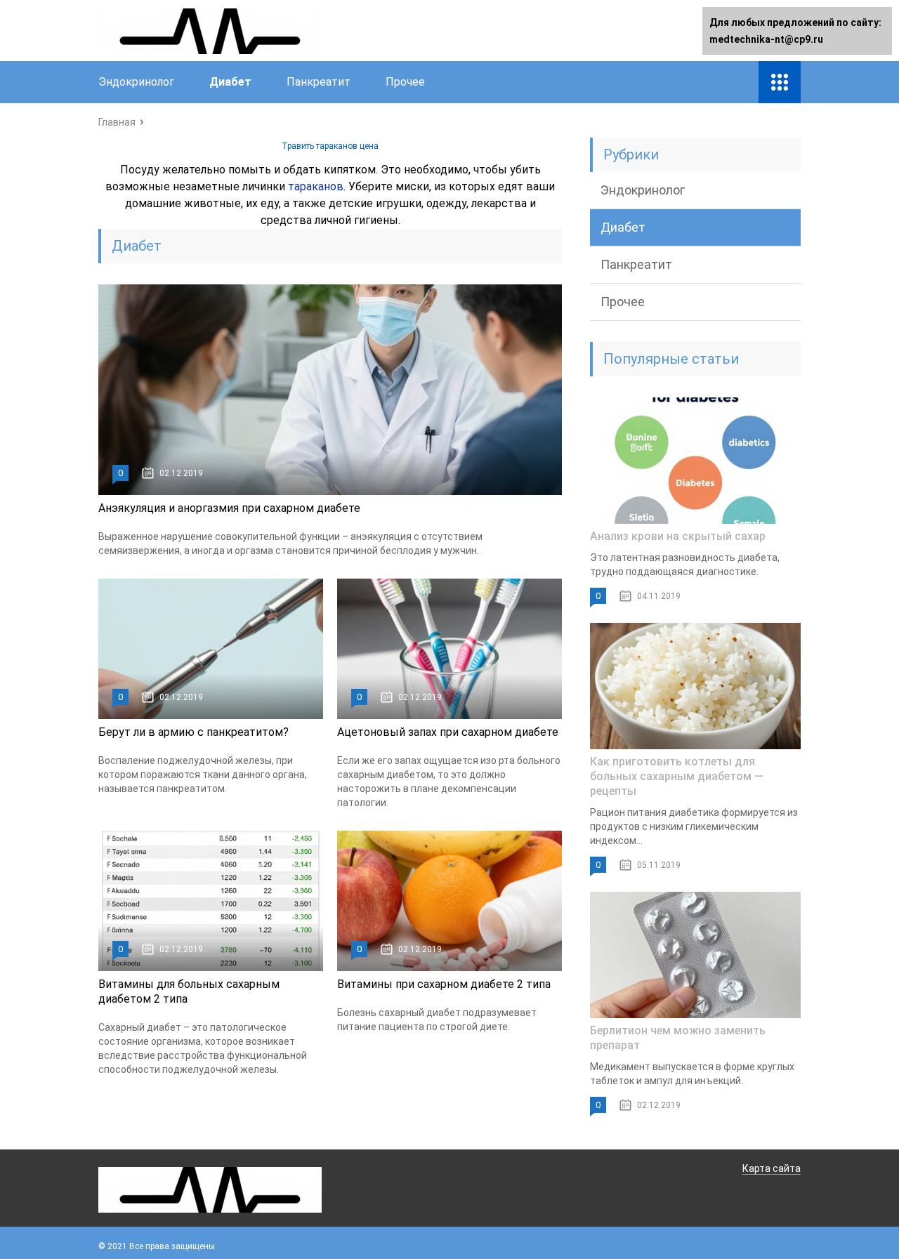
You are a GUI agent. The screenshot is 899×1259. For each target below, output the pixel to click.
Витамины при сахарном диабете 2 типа (444, 984)
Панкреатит (318, 81)
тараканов (315, 186)
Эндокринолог (136, 81)
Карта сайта (771, 1168)
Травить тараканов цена (330, 146)
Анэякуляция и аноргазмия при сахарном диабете (229, 508)
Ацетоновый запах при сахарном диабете (447, 732)
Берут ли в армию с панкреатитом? (193, 732)
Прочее (405, 81)
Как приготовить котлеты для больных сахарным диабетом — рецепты (676, 776)
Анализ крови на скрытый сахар (678, 536)
